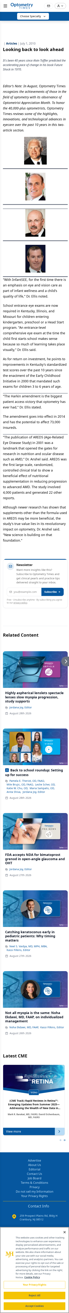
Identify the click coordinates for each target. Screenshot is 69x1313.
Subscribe (50, 592)
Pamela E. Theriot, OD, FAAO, (27, 781)
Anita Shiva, (14, 792)
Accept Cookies (34, 1306)
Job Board (34, 1178)
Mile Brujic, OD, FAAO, (20, 784)
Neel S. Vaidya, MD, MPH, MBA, (28, 946)
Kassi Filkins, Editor (18, 950)
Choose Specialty (30, 16)
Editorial (34, 1169)
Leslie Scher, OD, (45, 784)
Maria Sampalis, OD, (42, 788)
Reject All (34, 1295)
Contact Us (34, 1174)
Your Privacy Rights (34, 1196)
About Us (34, 1165)
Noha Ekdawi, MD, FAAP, (24, 1027)
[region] (34, 1270)
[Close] (65, 1232)
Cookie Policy (32, 1277)
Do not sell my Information (34, 1191)
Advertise (34, 1160)
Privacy (35, 1187)
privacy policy (20, 602)
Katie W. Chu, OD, (17, 788)
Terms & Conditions (34, 1183)
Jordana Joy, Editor (20, 707)
